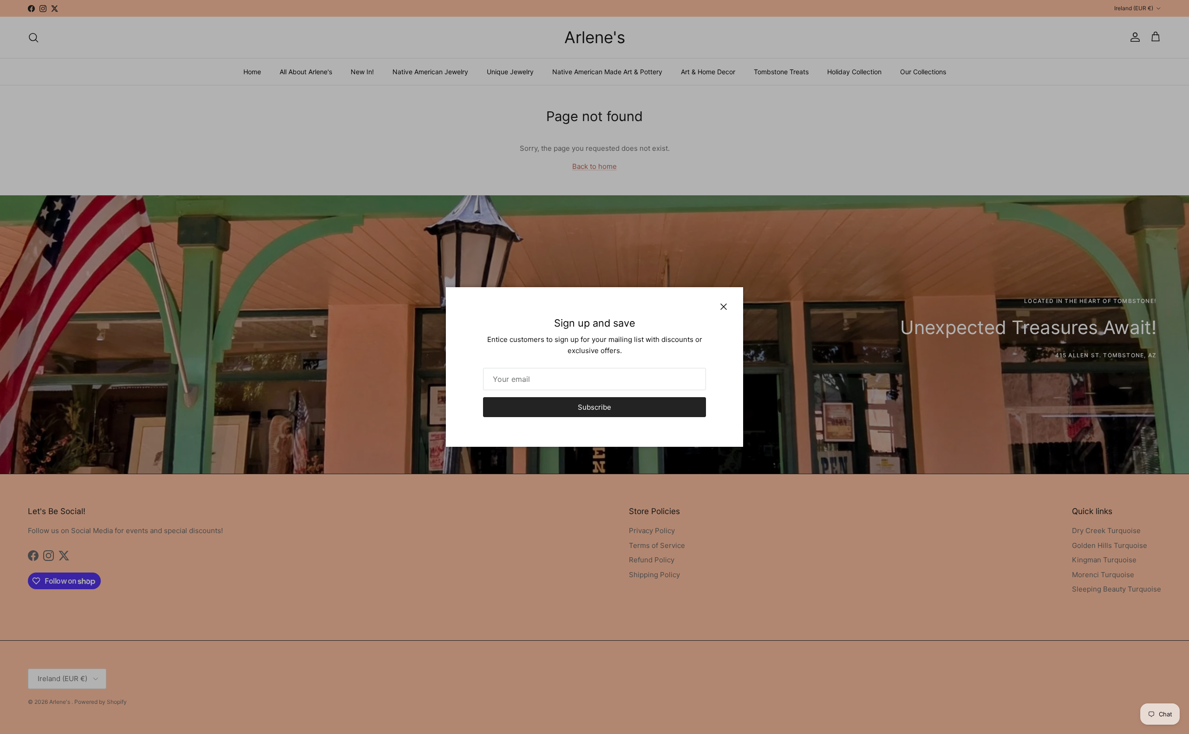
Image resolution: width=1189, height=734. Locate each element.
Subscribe (594, 407)
